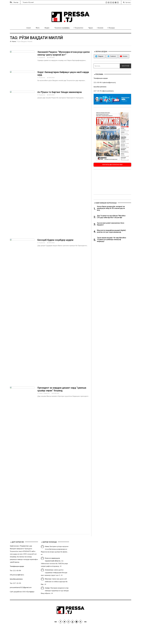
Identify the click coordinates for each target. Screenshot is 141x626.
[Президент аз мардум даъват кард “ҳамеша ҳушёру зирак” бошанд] (22, 458)
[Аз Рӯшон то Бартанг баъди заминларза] (22, 163)
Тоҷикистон (79, 28)
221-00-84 (98, 82)
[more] (41, 554)
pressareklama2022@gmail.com (21, 587)
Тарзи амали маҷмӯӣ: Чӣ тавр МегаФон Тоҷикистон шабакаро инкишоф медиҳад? (111, 239)
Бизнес (100, 28)
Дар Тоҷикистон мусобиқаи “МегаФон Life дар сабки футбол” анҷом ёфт (111, 216)
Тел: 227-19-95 (15, 583)
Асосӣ (28, 28)
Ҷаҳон (90, 28)
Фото (37, 28)
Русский (31, 2)
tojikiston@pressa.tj (109, 82)
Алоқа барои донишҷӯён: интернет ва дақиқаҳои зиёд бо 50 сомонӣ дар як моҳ (111, 208)
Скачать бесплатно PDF (112, 165)
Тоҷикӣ (25, 2)
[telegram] (116, 2)
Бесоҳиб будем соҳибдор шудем (55, 240)
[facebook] (106, 2)
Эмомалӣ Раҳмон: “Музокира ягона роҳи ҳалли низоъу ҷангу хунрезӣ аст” (63, 53)
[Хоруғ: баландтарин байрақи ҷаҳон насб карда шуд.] (22, 79)
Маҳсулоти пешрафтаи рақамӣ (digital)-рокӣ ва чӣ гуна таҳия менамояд (111, 231)
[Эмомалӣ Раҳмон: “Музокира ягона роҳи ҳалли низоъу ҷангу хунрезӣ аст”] (22, 59)
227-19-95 (98, 91)
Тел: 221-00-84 (15, 571)
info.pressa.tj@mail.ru (17, 575)
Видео (47, 28)
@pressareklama (108, 91)
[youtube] (113, 2)
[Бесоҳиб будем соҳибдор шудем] (22, 310)
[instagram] (111, 2)
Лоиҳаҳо (111, 28)
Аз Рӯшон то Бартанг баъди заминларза (59, 92)
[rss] (118, 2)
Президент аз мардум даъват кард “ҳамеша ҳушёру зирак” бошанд (61, 389)
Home (14, 41)
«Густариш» (30, 592)
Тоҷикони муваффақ (62, 28)
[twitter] (109, 2)
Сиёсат (41, 393)
